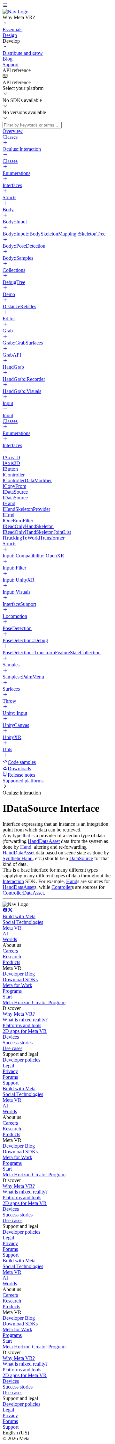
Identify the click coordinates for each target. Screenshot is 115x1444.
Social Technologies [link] (23, 922)
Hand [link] (25, 847)
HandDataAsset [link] (44, 841)
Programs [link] (12, 991)
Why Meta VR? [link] (19, 1014)
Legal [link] (8, 1065)
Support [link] (11, 1082)
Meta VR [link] (12, 928)
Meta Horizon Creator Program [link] (34, 1002)
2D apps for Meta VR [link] (25, 1031)
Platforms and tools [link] (22, 1025)
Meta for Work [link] (17, 985)
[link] (15, 11)
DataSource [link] (81, 858)
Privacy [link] (10, 1071)
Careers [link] (10, 951)
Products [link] (11, 962)
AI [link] (5, 933)
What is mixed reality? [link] (25, 1019)
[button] (57, 6)
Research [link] (12, 956)
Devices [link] (11, 1037)
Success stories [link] (18, 1042)
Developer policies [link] (21, 1060)
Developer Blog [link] (19, 973)
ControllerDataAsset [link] (23, 893)
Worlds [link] (10, 939)
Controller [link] (61, 887)
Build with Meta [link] (19, 916)
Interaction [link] (13, 881)
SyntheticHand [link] (18, 858)
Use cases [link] (12, 1048)
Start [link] (7, 996)
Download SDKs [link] (20, 979)
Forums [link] (10, 1077)
